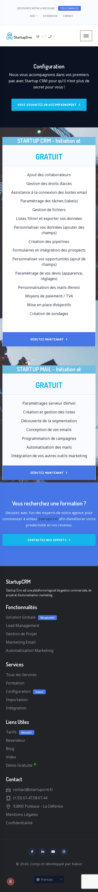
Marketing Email (21, 642)
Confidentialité (19, 822)
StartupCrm (48, 518)
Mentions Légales (22, 814)
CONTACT (68, 16)
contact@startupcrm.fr (33, 789)
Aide (32, 16)
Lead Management (22, 625)
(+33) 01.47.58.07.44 (30, 797)
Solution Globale (21, 617)
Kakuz (77, 863)
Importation (17, 699)
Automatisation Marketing (29, 650)
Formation (15, 683)
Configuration (18, 691)
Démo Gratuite (19, 765)
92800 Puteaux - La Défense (38, 806)
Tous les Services (21, 674)
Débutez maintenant (47, 339)
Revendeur (50, 16)
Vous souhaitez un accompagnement (48, 105)
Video (11, 757)
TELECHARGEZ (69, 8)
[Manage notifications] (10, 881)
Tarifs (11, 732)
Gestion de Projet (21, 633)
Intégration (16, 708)
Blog (10, 748)
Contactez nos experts (48, 540)
